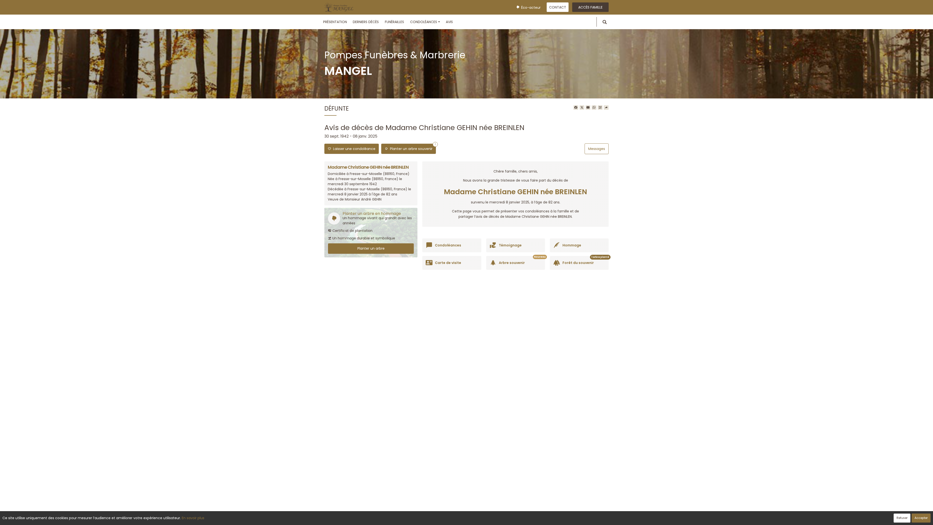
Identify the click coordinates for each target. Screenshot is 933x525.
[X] (581, 107)
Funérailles (394, 21)
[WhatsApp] (594, 107)
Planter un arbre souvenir (412, 147)
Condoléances (423, 21)
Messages (596, 148)
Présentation (335, 21)
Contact (557, 7)
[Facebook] (575, 107)
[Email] (588, 107)
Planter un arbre (371, 248)
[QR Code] (600, 107)
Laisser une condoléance (353, 148)
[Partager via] (606, 107)
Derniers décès (366, 21)
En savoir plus (193, 518)
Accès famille (590, 7)
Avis (449, 21)
